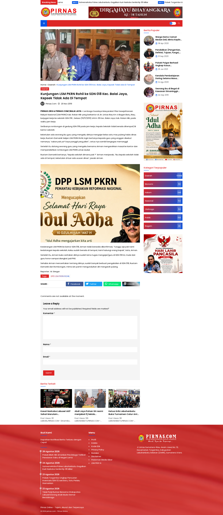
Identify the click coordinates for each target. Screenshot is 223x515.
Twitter (93, 284)
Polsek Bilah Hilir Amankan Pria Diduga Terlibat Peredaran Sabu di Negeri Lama (64, 456)
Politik (147, 217)
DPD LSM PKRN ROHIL (60, 276)
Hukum (148, 192)
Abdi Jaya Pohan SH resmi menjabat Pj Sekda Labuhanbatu (55, 414)
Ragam (148, 226)
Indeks (94, 443)
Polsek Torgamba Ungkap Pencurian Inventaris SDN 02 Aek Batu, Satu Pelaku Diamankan (61, 480)
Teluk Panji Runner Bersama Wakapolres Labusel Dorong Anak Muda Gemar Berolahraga (61, 495)
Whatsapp (113, 284)
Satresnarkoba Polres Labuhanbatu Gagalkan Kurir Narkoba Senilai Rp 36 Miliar (93, 2)
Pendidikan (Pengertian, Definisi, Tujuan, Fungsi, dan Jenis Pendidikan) (168, 53)
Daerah (45, 89)
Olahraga (149, 209)
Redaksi (95, 453)
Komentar (48, 313)
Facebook (75, 284)
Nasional (149, 200)
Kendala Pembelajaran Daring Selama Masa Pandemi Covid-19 (167, 78)
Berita (54, 2)
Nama (46, 344)
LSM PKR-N (96, 463)
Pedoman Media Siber (101, 459)
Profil (93, 439)
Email (46, 356)
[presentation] (50, 406)
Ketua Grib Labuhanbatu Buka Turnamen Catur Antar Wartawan (90, 414)
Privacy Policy (97, 449)
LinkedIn (131, 284)
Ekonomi (149, 184)
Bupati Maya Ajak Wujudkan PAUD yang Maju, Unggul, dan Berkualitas (124, 414)
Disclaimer (96, 456)
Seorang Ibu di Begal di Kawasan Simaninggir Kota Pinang (167, 91)
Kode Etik (95, 446)
